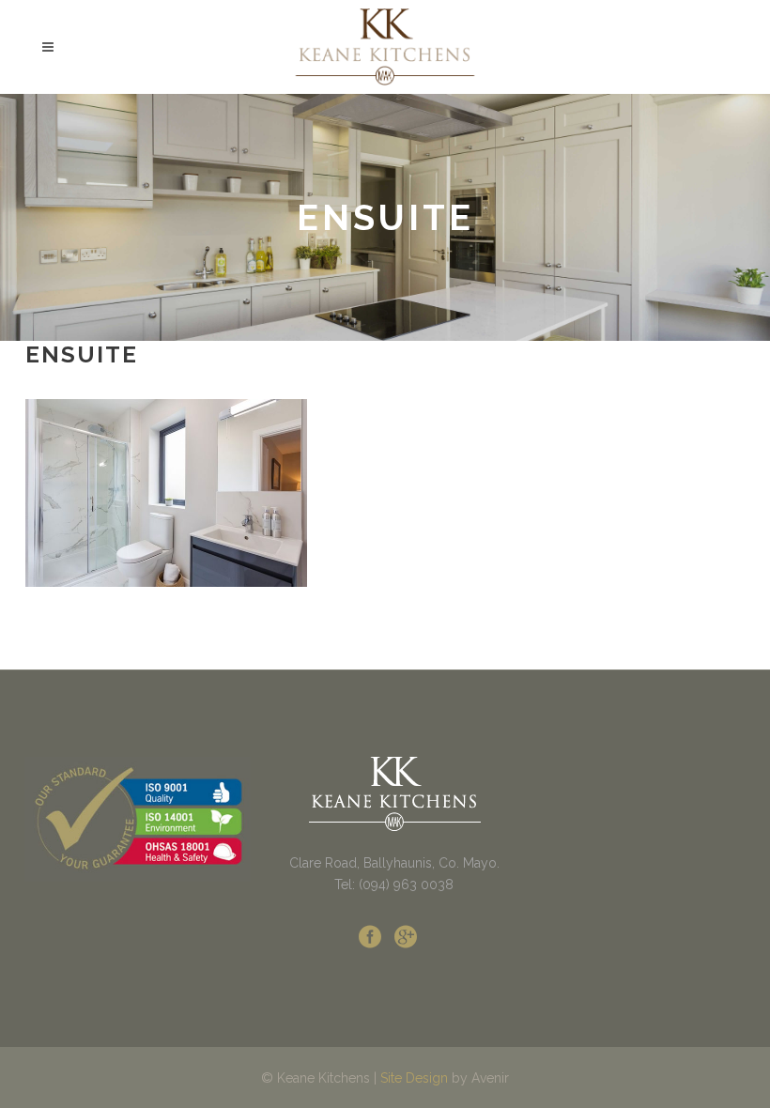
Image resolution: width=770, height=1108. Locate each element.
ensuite (81, 354)
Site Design (414, 1077)
